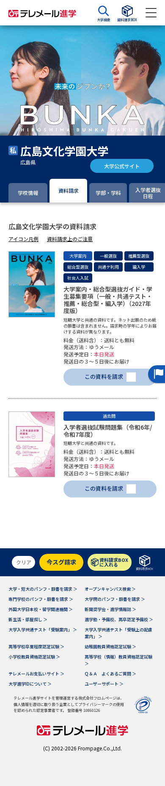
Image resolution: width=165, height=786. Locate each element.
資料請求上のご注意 (70, 238)
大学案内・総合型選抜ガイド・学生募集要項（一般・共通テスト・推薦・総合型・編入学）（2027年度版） (107, 299)
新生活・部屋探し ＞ (27, 619)
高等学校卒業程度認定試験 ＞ (36, 646)
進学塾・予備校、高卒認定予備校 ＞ (119, 619)
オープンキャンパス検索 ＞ (110, 589)
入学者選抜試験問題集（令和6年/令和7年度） (107, 431)
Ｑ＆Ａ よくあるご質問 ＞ (110, 673)
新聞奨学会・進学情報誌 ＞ (110, 609)
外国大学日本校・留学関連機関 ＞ (40, 609)
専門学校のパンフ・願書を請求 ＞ (40, 599)
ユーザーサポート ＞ (104, 683)
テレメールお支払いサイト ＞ (36, 673)
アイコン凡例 (23, 238)
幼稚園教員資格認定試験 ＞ (110, 646)
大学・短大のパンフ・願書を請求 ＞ (42, 589)
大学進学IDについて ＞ (30, 683)
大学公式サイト (122, 165)
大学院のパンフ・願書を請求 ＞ (115, 599)
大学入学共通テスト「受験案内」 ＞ (42, 629)
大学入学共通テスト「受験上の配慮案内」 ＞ (118, 632)
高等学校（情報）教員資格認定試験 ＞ (118, 660)
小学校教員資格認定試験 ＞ (34, 656)
